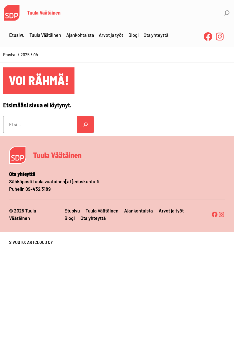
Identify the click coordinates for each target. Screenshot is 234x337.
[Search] (85, 124)
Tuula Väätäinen (43, 12)
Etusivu (10, 54)
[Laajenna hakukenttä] (226, 12)
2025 (25, 54)
